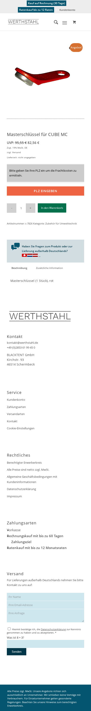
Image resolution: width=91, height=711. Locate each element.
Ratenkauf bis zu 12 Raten (36, 10)
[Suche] (53, 23)
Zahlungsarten (16, 407)
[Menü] (64, 23)
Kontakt (12, 421)
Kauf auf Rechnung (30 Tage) (46, 3)
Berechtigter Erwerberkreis (24, 463)
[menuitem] (47, 3)
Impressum (14, 496)
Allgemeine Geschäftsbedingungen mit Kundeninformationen (32, 479)
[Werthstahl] (38, 22)
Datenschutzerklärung (21, 489)
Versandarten (16, 414)
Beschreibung (19, 268)
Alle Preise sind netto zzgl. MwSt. (28, 470)
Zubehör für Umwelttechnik (61, 223)
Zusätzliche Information (49, 268)
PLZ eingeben (45, 191)
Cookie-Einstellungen (20, 428)
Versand (16, 152)
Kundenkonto (67, 9)
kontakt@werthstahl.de (22, 343)
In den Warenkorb (52, 208)
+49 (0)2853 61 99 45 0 (21, 347)
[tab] (19, 267)
